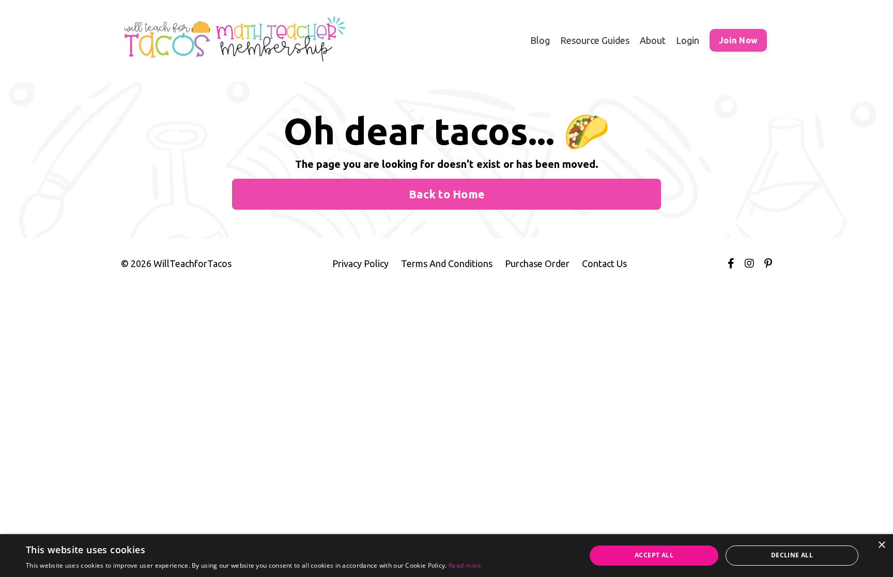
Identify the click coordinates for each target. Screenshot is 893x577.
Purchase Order (537, 263)
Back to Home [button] (446, 194)
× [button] (881, 545)
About (653, 40)
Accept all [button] (654, 555)
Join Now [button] (738, 40)
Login (687, 40)
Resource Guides (594, 40)
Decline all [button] (792, 555)
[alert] (446, 555)
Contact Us (604, 263)
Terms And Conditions (446, 263)
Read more (465, 565)
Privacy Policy (360, 263)
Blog (540, 40)
